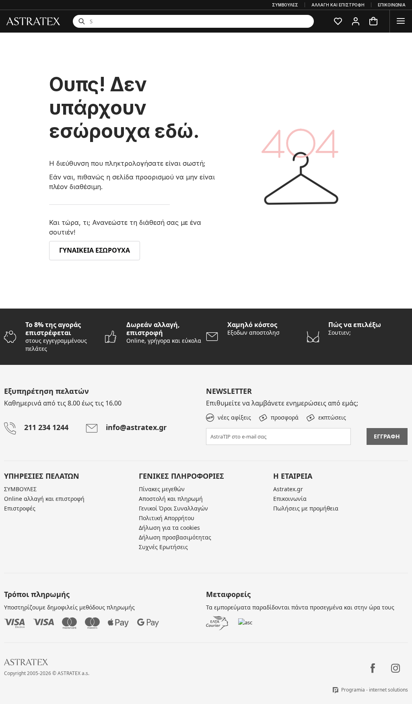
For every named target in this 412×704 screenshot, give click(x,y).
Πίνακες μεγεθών (162, 489)
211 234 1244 (46, 427)
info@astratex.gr (136, 427)
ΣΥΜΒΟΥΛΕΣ (20, 489)
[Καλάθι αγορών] (373, 21)
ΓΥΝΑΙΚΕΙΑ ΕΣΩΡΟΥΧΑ (94, 250)
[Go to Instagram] (395, 668)
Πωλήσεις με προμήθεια (305, 508)
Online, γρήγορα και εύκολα (163, 332)
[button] (338, 21)
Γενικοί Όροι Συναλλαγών (173, 508)
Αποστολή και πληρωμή (171, 498)
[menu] (400, 21)
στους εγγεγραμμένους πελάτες (56, 336)
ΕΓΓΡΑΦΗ (387, 436)
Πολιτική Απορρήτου (166, 518)
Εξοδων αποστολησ (253, 328)
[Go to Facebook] (373, 668)
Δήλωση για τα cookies (169, 527)
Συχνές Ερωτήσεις (163, 547)
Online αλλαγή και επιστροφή (44, 498)
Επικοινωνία (290, 498)
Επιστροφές (19, 508)
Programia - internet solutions (374, 689)
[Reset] (261, 21)
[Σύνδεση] (356, 21)
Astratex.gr (288, 489)
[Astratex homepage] (33, 20)
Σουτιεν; (354, 328)
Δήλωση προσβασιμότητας (175, 537)
